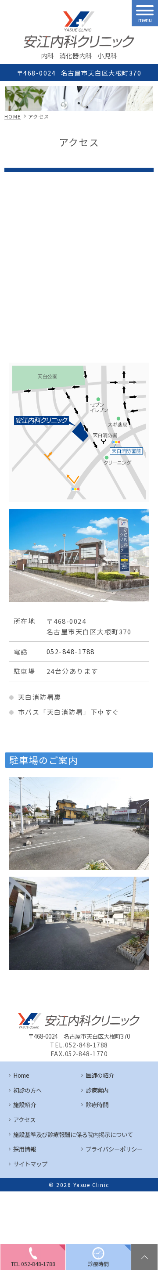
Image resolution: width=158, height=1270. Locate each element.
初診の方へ (27, 1090)
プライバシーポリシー (114, 1148)
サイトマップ (30, 1163)
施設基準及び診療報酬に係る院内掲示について (73, 1134)
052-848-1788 (71, 651)
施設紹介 (24, 1104)
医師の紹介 (100, 1075)
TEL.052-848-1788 (79, 1045)
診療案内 (97, 1090)
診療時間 (97, 1104)
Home (21, 1075)
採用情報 (24, 1148)
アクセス (24, 1119)
